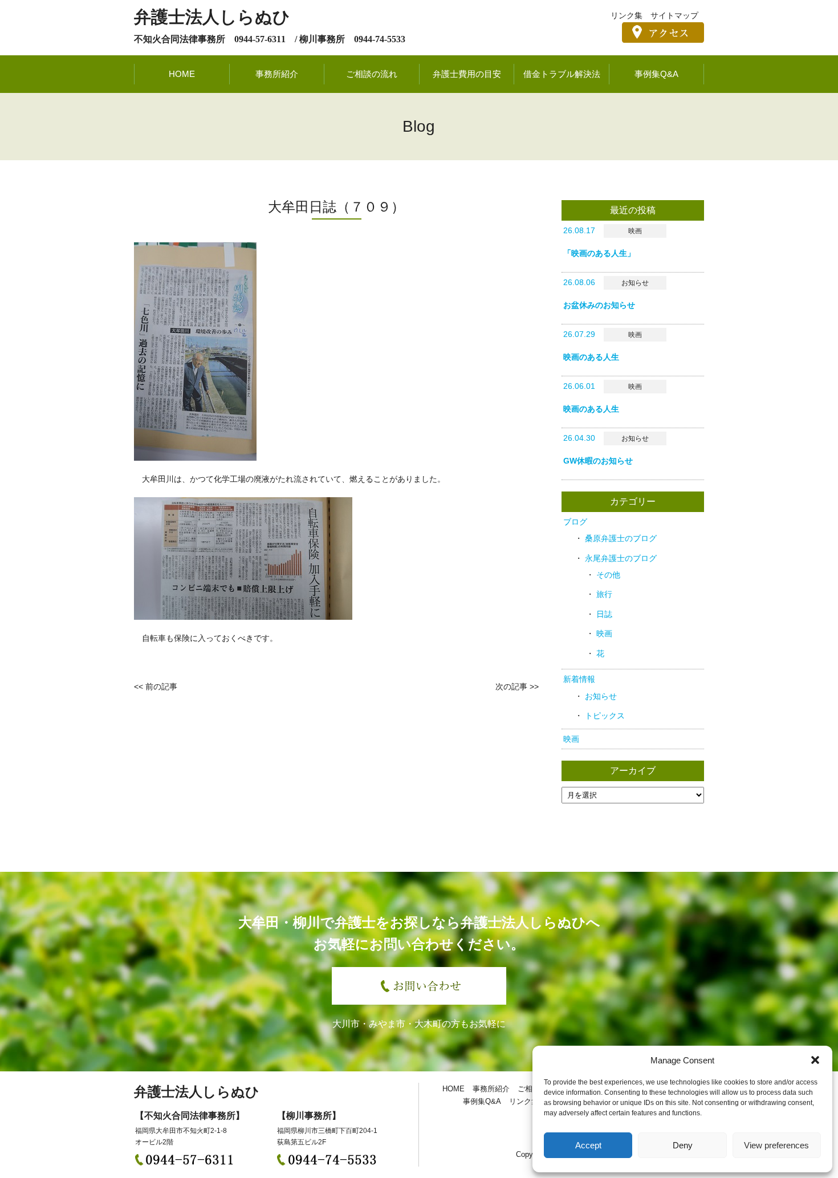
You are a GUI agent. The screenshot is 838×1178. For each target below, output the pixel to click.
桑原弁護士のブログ (621, 538)
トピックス (605, 715)
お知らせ (601, 696)
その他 (608, 574)
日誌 (604, 614)
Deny (683, 1145)
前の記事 (161, 686)
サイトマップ (674, 15)
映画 (604, 633)
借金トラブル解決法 (561, 74)
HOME (182, 74)
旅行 (604, 594)
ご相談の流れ (371, 74)
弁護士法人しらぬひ (212, 16)
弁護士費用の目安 (467, 74)
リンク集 (626, 15)
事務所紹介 (276, 74)
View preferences (776, 1145)
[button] (815, 1060)
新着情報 (579, 679)
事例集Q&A (656, 74)
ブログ (575, 521)
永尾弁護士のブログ (621, 558)
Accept (588, 1145)
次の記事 (511, 686)
